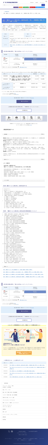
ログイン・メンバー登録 (40, 7)
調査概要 (24, 134)
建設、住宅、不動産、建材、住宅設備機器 (10, 392)
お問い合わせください (23, 67)
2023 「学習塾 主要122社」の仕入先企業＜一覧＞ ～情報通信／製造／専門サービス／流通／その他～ (26, 376)
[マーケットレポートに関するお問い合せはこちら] (9, 118)
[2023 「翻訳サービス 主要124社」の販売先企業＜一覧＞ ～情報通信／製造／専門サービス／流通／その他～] (24, 118)
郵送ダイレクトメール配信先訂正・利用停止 (30, 438)
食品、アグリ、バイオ (6, 389)
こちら (15, 93)
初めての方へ (33, 7)
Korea (36, 2)
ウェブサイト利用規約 (17, 438)
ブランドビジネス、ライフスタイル (9, 400)
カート (21, 7)
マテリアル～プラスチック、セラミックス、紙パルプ (8, 406)
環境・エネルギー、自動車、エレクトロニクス (11, 402)
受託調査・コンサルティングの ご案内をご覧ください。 (24, 353)
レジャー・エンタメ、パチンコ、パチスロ (10, 414)
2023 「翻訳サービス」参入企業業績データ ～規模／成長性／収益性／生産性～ (18, 269)
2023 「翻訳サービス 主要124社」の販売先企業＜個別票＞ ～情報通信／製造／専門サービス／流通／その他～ (23, 276)
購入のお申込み (24, 101)
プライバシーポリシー (8, 438)
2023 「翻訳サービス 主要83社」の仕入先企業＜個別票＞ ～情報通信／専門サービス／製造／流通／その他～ (23, 274)
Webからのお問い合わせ (23, 434)
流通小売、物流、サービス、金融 (8, 397)
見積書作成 (25, 110)
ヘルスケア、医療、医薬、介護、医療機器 (10, 394)
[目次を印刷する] (16, 118)
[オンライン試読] (38, 118)
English (31, 2)
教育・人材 (4, 411)
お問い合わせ (26, 7)
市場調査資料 (7, 11)
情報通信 (4, 409)
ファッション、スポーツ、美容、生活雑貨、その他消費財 (8, 386)
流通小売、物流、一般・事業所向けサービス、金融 (18, 44)
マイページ (16, 7)
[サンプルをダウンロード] (31, 118)
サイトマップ (42, 2)
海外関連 (4, 419)
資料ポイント (24, 159)
